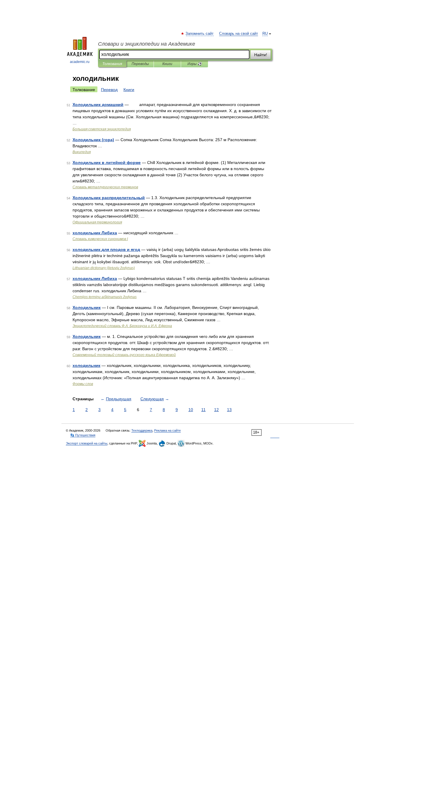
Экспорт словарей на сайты (86, 443)
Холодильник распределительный (109, 197)
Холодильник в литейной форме (107, 162)
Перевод (109, 89)
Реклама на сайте (167, 430)
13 (229, 409)
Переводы (140, 64)
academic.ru (80, 62)
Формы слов (83, 384)
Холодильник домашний (98, 104)
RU (265, 34)
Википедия (82, 152)
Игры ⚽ (195, 64)
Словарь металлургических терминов (105, 187)
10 (190, 409)
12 (216, 409)
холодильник (86, 365)
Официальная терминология (97, 222)
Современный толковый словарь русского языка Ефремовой (124, 355)
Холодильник (87, 307)
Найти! (260, 54)
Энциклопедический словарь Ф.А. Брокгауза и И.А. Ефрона (122, 326)
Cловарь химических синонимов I (100, 239)
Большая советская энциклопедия (102, 129)
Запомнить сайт (200, 34)
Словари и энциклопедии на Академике (146, 44)
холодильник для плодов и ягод (106, 249)
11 (203, 409)
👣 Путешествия (82, 435)
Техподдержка (141, 430)
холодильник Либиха (95, 232)
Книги (167, 64)
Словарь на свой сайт (238, 34)
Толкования (112, 64)
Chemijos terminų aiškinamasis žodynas (105, 297)
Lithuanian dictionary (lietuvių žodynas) (104, 268)
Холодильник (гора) (93, 139)
